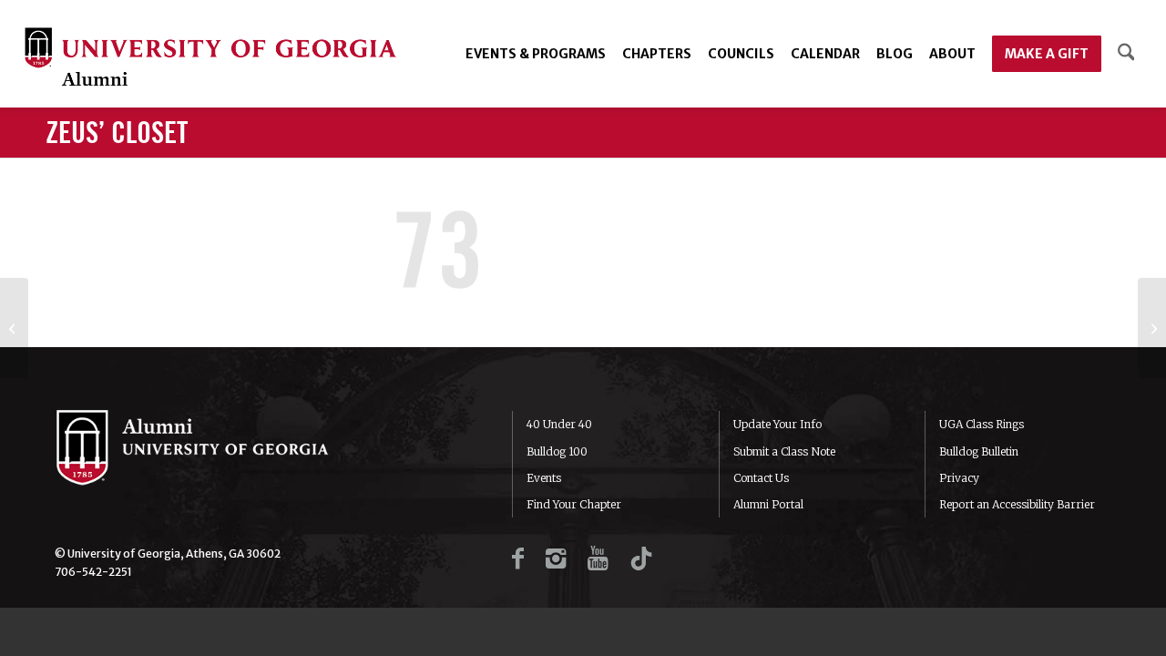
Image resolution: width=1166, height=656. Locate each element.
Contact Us (761, 478)
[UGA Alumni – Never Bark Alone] (210, 59)
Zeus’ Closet (117, 134)
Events (544, 478)
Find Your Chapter (574, 504)
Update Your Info (777, 424)
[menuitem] (535, 54)
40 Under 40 (559, 424)
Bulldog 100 (557, 451)
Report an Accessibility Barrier (1017, 504)
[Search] (1126, 54)
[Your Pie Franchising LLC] (1152, 328)
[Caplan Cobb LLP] (14, 328)
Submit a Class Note (784, 451)
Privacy (959, 478)
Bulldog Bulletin (978, 451)
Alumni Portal (768, 504)
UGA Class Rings (981, 424)
